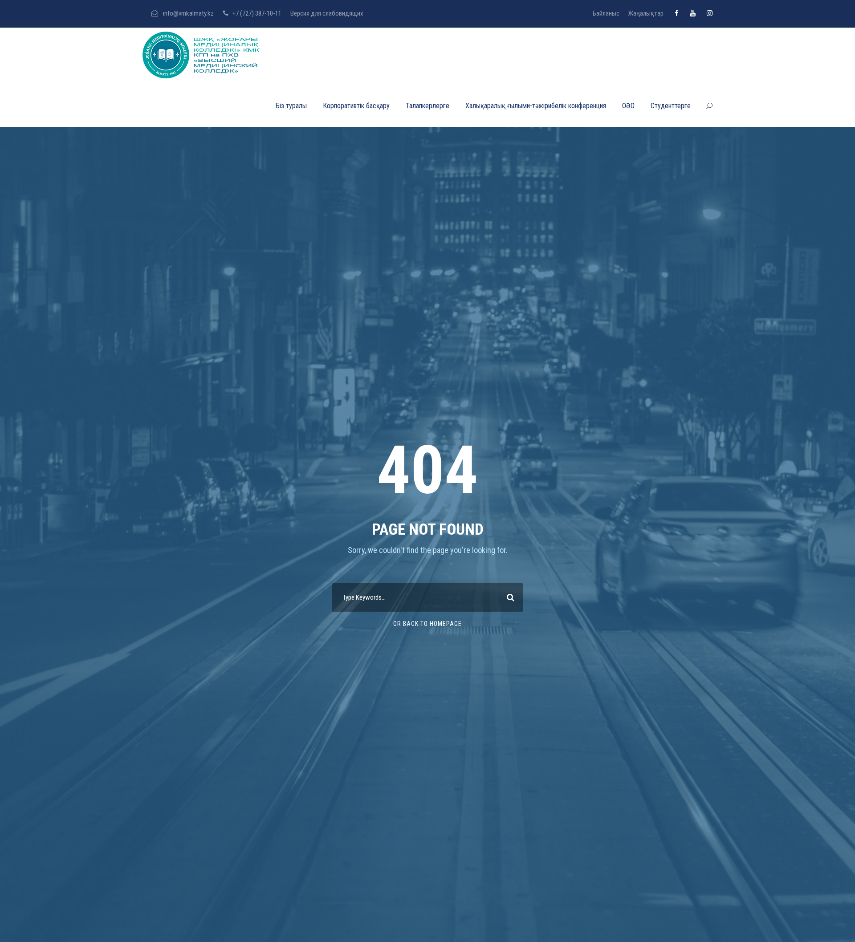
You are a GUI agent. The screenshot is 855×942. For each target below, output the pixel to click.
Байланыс (606, 13)
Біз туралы (291, 106)
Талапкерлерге (427, 106)
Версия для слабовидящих (326, 13)
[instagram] (709, 13)
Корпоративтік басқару (356, 106)
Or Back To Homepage (427, 623)
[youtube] (693, 13)
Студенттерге (671, 106)
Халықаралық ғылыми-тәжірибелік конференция (535, 106)
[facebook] (677, 13)
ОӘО (628, 106)
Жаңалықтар (646, 13)
